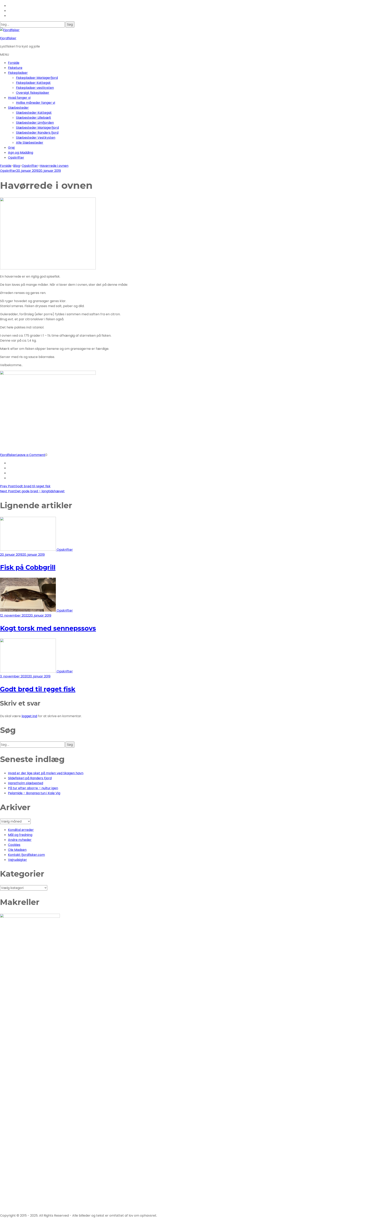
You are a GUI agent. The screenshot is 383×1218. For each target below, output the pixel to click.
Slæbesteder (18, 107)
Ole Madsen (17, 849)
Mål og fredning (20, 834)
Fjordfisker (8, 38)
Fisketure (15, 67)
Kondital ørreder (21, 829)
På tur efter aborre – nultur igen (33, 788)
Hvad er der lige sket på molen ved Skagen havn (45, 773)
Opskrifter (16, 157)
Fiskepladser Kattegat (33, 82)
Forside (13, 62)
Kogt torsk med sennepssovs (48, 628)
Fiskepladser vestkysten (35, 87)
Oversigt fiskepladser (32, 92)
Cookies (14, 844)
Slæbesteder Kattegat (34, 112)
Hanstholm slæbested (25, 783)
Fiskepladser (18, 72)
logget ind (29, 716)
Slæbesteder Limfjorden (35, 122)
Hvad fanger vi (19, 97)
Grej (11, 147)
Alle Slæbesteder (29, 142)
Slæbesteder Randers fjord (37, 132)
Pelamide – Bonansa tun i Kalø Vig (34, 793)
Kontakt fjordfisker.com (26, 854)
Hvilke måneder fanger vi (35, 102)
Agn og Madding (20, 152)
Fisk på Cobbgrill (27, 567)
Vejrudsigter (17, 859)
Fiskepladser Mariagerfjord (37, 77)
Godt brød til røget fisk (37, 689)
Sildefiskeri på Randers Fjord (30, 778)
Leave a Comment (30, 455)
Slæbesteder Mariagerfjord (37, 127)
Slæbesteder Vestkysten (35, 137)
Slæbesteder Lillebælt (33, 117)
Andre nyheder (20, 839)
